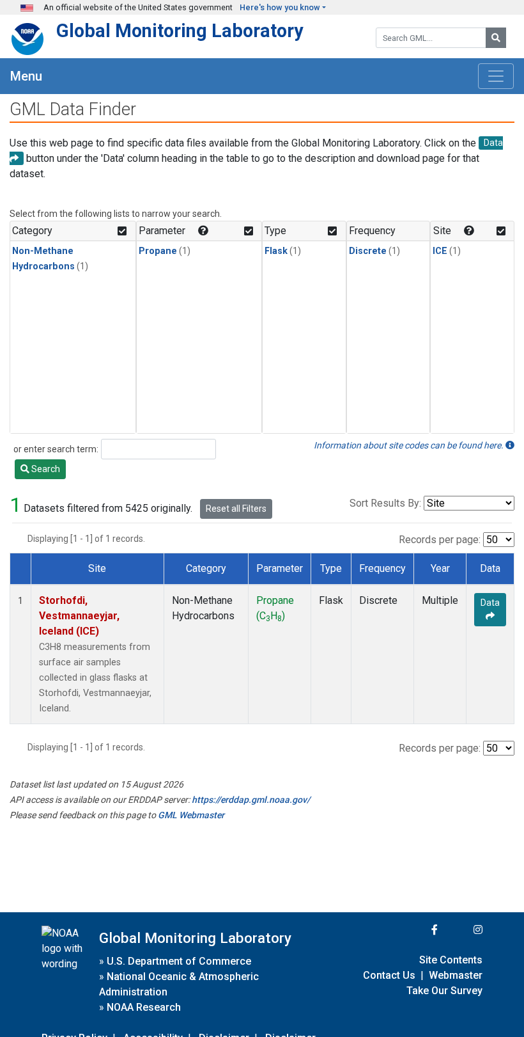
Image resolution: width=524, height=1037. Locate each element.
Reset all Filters (236, 508)
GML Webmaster (191, 815)
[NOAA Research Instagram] (461, 929)
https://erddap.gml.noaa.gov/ (251, 800)
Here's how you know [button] (280, 7)
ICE (440, 251)
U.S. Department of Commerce (179, 961)
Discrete (368, 251)
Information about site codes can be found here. (409, 445)
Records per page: (440, 540)
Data (490, 603)
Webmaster (455, 975)
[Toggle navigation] (496, 76)
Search (44, 469)
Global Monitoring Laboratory (180, 31)
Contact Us (389, 975)
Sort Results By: (385, 503)
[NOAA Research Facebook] (417, 929)
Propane (158, 251)
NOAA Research (144, 1007)
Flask (276, 251)
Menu (26, 76)
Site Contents (450, 960)
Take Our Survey (444, 991)
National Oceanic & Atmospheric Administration (179, 984)
